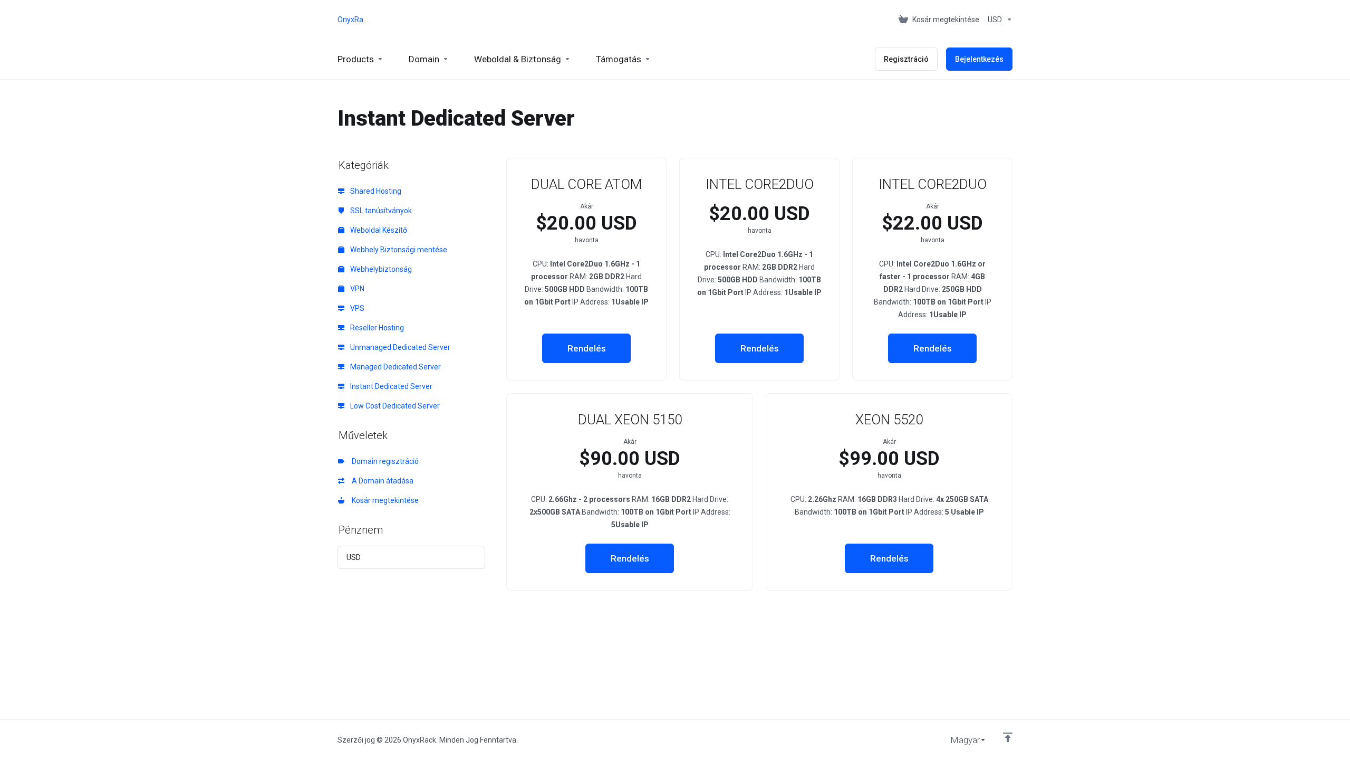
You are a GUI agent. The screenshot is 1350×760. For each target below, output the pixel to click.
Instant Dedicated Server (390, 386)
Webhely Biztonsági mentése (398, 249)
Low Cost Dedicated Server (394, 406)
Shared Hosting (375, 191)
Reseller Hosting (376, 328)
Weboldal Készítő (378, 230)
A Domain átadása (381, 481)
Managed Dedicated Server (395, 367)
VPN (356, 288)
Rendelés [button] (586, 348)
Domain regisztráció (384, 461)
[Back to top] (1008, 737)
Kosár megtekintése (384, 500)
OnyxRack (353, 19)
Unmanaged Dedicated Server (399, 347)
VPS (356, 308)
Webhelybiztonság (380, 269)
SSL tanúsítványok (380, 210)
